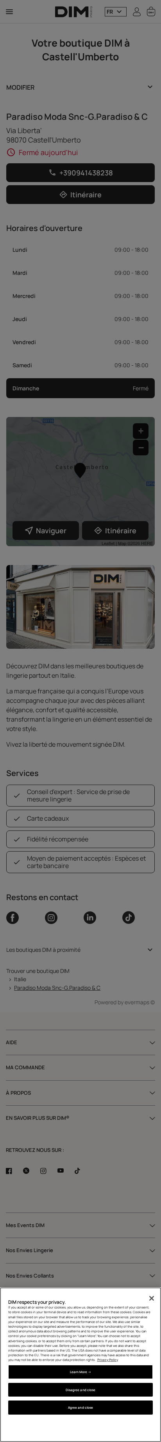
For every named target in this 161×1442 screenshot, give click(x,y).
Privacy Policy (107, 1359)
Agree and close (80, 1407)
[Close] (151, 1298)
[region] (80, 1364)
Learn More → (80, 1372)
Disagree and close (80, 1390)
